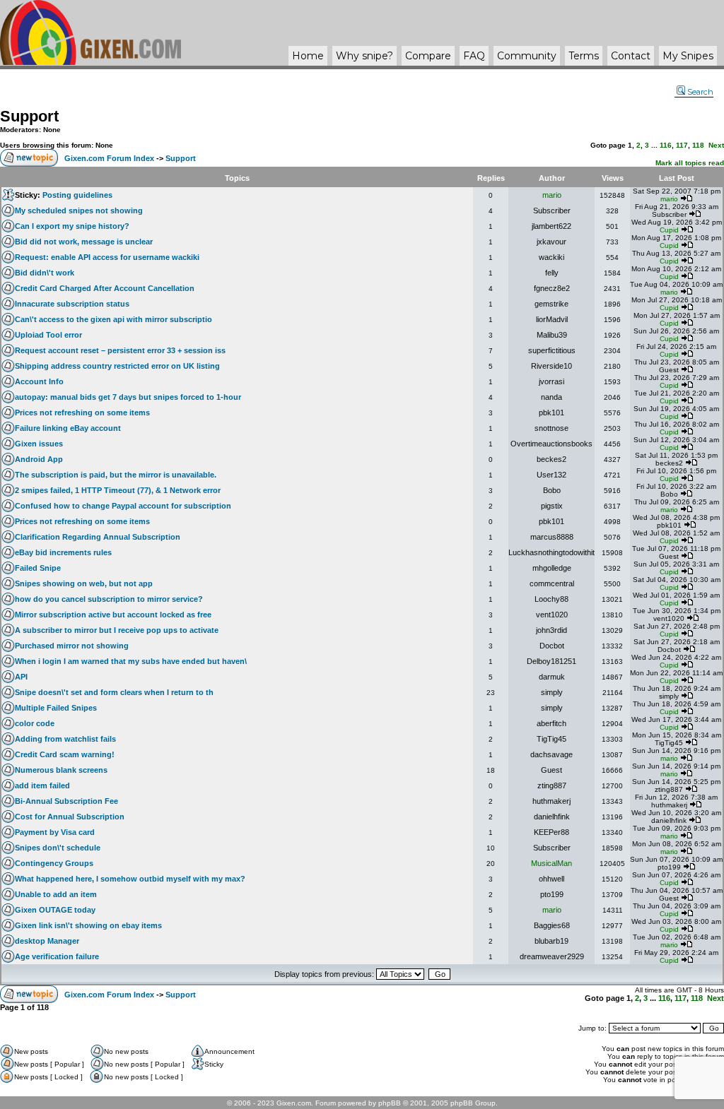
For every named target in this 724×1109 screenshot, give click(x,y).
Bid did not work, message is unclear (84, 241)
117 (682, 145)
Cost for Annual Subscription (69, 816)
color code (34, 723)
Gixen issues (39, 443)
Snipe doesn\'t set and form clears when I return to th (114, 692)
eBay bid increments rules (63, 552)
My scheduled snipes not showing (79, 210)
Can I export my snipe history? (72, 226)
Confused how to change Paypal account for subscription (123, 506)
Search (700, 92)
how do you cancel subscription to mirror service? (109, 599)
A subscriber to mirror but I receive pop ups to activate (116, 630)
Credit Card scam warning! (65, 754)
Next (716, 145)
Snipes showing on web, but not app (84, 583)
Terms (583, 55)
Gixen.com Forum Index (109, 158)
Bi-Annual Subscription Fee (66, 801)
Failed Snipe (38, 568)
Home (308, 55)
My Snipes (687, 55)
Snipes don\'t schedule (57, 847)
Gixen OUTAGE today (55, 910)
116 (666, 145)
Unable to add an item (56, 894)
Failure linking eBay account (68, 428)
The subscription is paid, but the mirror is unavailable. (115, 474)
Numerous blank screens (61, 770)
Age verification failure (57, 956)
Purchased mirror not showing (72, 645)
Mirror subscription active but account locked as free (113, 614)
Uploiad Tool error (48, 335)
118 (698, 145)
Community (526, 55)
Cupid (669, 230)
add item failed (42, 785)
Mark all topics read (689, 163)
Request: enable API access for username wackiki (107, 257)
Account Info (39, 381)
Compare (428, 55)
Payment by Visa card (55, 832)
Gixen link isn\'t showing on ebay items (88, 925)
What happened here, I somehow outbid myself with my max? (130, 878)
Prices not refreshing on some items (82, 412)
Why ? (364, 55)
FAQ (474, 55)
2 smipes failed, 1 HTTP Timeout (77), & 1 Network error (118, 490)
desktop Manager (47, 941)
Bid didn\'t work (44, 272)
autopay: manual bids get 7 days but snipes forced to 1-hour (128, 397)
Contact (630, 55)
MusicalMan (551, 863)
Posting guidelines (77, 195)
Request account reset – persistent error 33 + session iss (120, 350)
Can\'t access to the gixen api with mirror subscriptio (113, 319)
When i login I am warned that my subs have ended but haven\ (131, 661)
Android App (39, 459)
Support (29, 116)
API (21, 676)
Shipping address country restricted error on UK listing (117, 366)
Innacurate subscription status (72, 304)
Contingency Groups (54, 863)
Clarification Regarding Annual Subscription (97, 537)
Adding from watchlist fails (65, 739)
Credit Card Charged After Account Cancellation (104, 288)
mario (551, 195)
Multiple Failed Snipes (56, 708)
